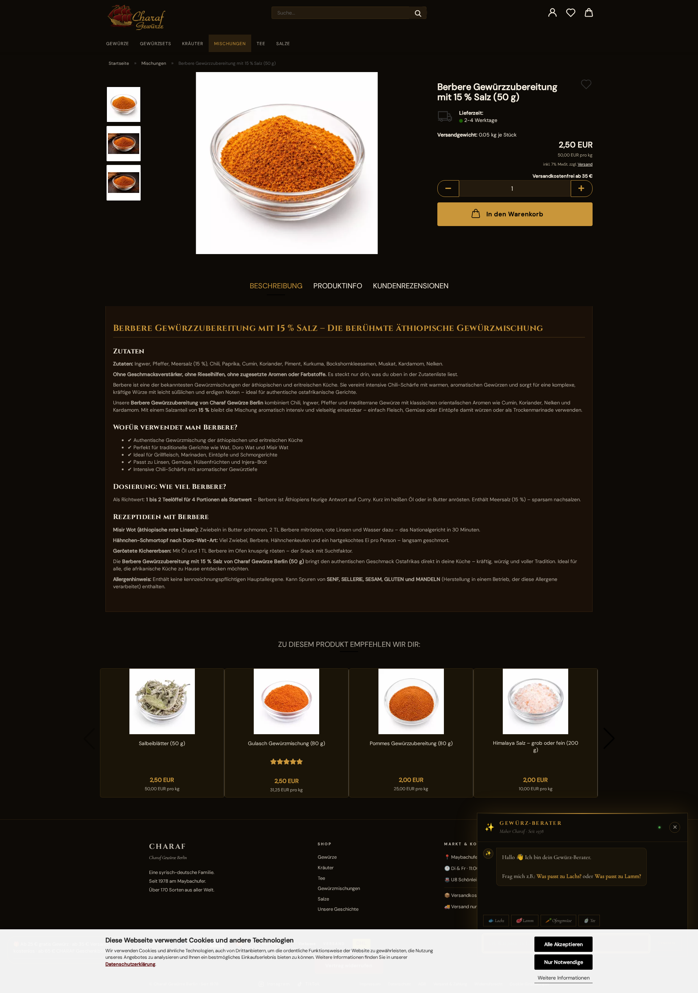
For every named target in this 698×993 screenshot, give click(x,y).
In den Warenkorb (514, 214)
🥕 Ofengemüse (558, 920)
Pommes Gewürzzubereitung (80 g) (411, 743)
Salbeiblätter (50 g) (162, 743)
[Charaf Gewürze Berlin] (139, 17)
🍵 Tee (589, 920)
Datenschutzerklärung (130, 964)
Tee (261, 44)
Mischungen (230, 44)
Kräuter (192, 44)
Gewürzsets (156, 44)
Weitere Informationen (564, 977)
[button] (552, 12)
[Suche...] (418, 13)
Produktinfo (337, 285)
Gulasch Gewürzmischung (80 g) (286, 743)
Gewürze (117, 44)
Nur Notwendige (563, 962)
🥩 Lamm (525, 920)
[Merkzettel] (571, 12)
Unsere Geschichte (338, 909)
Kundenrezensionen (411, 285)
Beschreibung (276, 285)
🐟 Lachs (496, 920)
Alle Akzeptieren (563, 944)
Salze (283, 44)
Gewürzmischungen (339, 888)
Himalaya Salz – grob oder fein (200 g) (535, 746)
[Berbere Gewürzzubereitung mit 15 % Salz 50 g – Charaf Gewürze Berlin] (287, 162)
